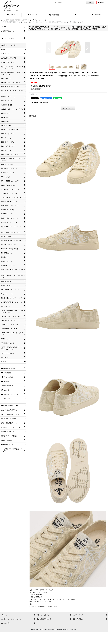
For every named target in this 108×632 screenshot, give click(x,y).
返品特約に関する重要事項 (41, 102)
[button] (75, 15)
